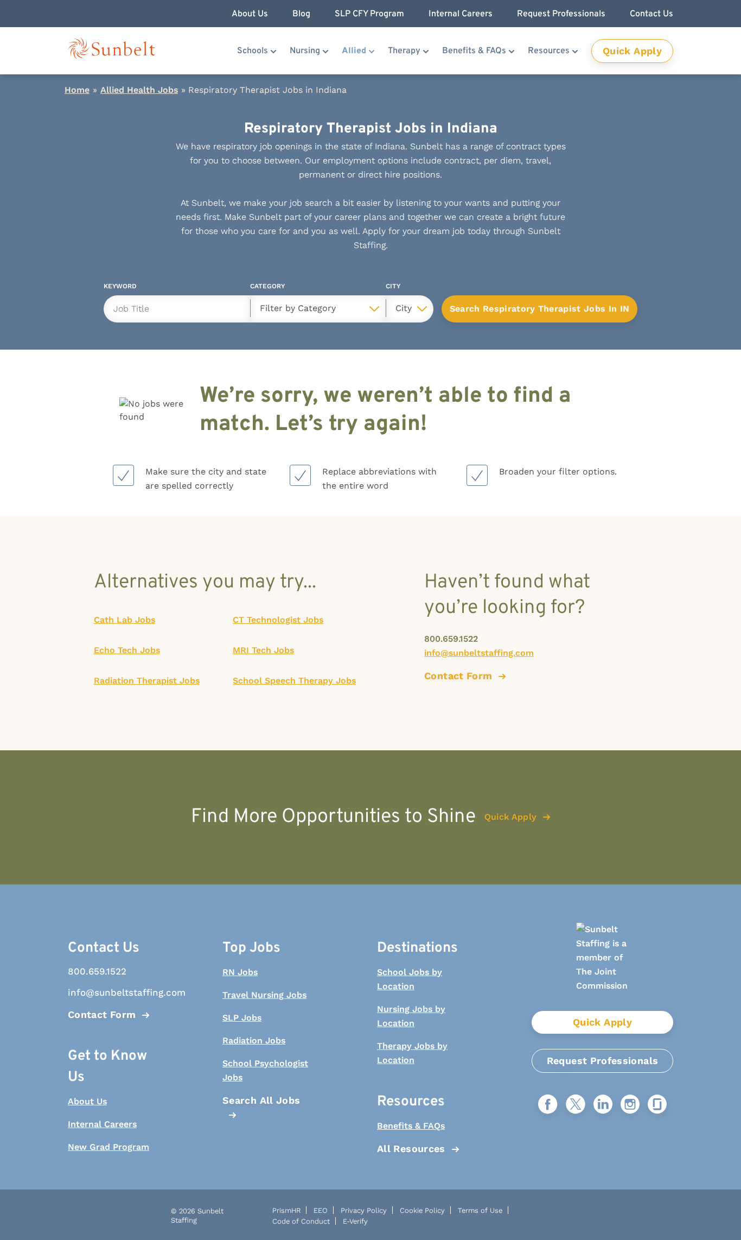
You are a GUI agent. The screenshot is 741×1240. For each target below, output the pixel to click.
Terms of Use (480, 1210)
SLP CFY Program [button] (369, 14)
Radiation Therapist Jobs (147, 680)
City (393, 288)
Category (267, 288)
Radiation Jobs (253, 1040)
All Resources (411, 1148)
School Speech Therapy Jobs (294, 680)
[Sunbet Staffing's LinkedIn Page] (602, 1105)
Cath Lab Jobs (124, 620)
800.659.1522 (451, 639)
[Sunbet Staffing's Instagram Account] (630, 1105)
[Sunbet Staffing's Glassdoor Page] (657, 1105)
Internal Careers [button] (461, 14)
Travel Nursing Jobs (264, 995)
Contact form (458, 675)
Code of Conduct (301, 1221)
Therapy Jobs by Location (412, 1053)
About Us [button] (250, 14)
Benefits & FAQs (474, 51)
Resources (549, 51)
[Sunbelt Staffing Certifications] (602, 966)
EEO (321, 1210)
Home (77, 90)
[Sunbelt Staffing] (111, 50)
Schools (252, 51)
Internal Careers (102, 1124)
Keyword (120, 288)
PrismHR (286, 1210)
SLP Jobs (241, 1018)
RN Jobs (240, 972)
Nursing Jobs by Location (411, 1016)
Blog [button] (301, 14)
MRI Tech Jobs (263, 650)
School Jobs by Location (409, 979)
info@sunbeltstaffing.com (479, 653)
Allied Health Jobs (139, 90)
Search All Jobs (261, 1100)
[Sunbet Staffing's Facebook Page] (548, 1105)
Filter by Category (298, 308)
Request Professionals (603, 1060)
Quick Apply (632, 50)
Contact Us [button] (651, 14)
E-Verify (355, 1221)
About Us (87, 1101)
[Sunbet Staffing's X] (575, 1105)
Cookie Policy (422, 1210)
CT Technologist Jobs (278, 620)
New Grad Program (108, 1147)
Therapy (404, 51)
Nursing (305, 51)
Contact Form (102, 1014)
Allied (354, 51)
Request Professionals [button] (561, 14)
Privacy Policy (364, 1210)
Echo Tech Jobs (127, 650)
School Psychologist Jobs (265, 1070)
